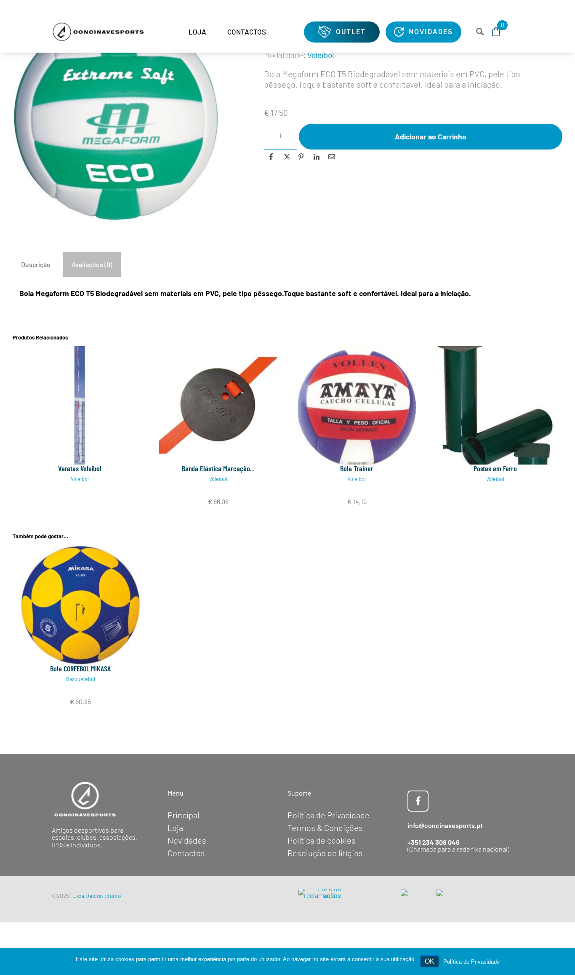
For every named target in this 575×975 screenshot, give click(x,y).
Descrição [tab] (36, 264)
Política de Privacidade (471, 962)
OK (429, 961)
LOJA (197, 31)
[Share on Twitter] (286, 157)
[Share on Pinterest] (301, 157)
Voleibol (320, 55)
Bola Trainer (356, 468)
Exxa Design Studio (96, 895)
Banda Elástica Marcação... (218, 468)
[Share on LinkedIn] (316, 157)
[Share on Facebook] (271, 157)
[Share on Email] (331, 157)
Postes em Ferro (495, 468)
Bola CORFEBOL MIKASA (80, 668)
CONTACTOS (246, 31)
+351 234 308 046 (433, 842)
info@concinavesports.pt (445, 825)
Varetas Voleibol (79, 468)
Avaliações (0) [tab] (92, 264)
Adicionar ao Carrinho (430, 136)
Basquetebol (80, 678)
